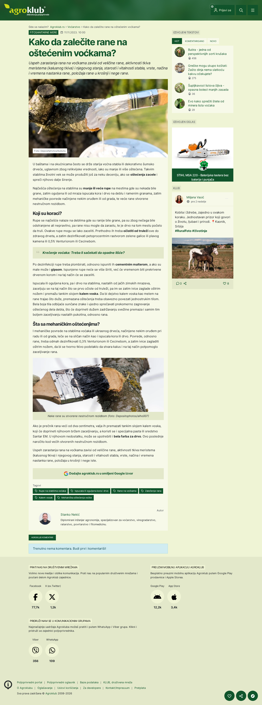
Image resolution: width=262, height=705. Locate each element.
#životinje (199, 231)
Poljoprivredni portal (30, 682)
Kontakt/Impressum (118, 687)
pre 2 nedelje (198, 201)
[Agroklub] (26, 9)
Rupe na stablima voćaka (52, 490)
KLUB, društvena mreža (117, 682)
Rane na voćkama (126, 490)
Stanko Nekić (70, 514)
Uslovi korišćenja (67, 687)
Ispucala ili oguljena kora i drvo (91, 490)
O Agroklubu (25, 687)
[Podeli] (241, 696)
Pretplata (140, 687)
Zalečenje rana (153, 490)
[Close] (241, 10)
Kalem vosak (45, 497)
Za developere (92, 687)
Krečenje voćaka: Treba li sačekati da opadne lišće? (84, 253)
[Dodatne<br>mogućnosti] (253, 696)
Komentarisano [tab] (194, 41)
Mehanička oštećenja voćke (76, 497)
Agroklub (51, 693)
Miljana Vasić (195, 197)
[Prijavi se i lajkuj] (229, 696)
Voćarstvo (74, 26)
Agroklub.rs (57, 26)
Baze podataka (89, 682)
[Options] (226, 198)
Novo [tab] (213, 41)
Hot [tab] (177, 41)
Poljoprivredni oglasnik (61, 682)
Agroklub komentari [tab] (42, 537)
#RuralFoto (183, 231)
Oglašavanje (44, 687)
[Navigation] (253, 10)
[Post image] (202, 258)
